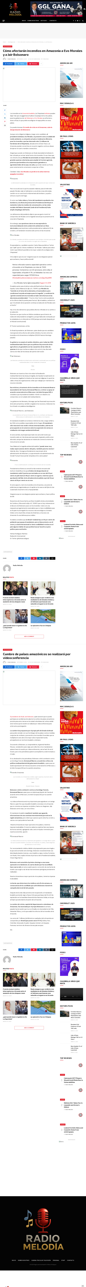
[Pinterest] (5, 121)
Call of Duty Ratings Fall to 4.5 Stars (76, 434)
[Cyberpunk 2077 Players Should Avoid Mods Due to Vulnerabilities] (71, 465)
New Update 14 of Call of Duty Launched (76, 444)
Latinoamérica (8, 551)
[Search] (82, 21)
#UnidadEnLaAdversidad (21, 278)
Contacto (52, 20)
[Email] (5, 125)
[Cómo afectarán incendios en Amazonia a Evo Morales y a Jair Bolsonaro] (29, 84)
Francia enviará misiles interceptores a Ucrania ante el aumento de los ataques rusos (14, 600)
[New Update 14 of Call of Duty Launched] (64, 445)
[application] (71, 391)
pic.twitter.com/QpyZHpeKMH (41, 278)
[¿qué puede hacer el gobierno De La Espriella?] (15, 616)
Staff (63, 1260)
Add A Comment (29, 636)
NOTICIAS (44, 20)
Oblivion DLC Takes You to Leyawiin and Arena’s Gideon (73, 502)
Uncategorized (8, 46)
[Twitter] (5, 114)
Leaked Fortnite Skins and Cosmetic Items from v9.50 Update (73, 526)
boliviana (47, 113)
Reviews (63, 521)
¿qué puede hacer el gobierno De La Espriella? (15, 626)
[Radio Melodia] (15, 9)
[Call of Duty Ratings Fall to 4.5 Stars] (64, 434)
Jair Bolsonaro (28, 118)
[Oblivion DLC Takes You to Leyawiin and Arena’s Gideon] (71, 490)
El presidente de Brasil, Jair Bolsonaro (22, 717)
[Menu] (4, 21)
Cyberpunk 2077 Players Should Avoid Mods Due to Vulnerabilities (73, 477)
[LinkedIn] (5, 118)
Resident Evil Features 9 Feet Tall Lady (76, 423)
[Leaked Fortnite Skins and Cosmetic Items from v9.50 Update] (71, 515)
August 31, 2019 (45, 283)
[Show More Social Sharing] (41, 63)
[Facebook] (5, 110)
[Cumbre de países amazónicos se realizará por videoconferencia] (29, 688)
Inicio (14, 1260)
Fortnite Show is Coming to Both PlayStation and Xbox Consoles (76, 411)
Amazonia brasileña (28, 113)
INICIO (24, 20)
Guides (62, 471)
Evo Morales (38, 118)
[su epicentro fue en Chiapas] (43, 616)
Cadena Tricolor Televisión (41, 1260)
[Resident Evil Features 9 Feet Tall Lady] (64, 423)
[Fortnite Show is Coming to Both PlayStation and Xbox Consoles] (64, 410)
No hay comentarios (35, 59)
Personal (56, 1260)
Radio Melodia (12, 59)
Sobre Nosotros (33, 20)
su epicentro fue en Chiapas (41, 625)
